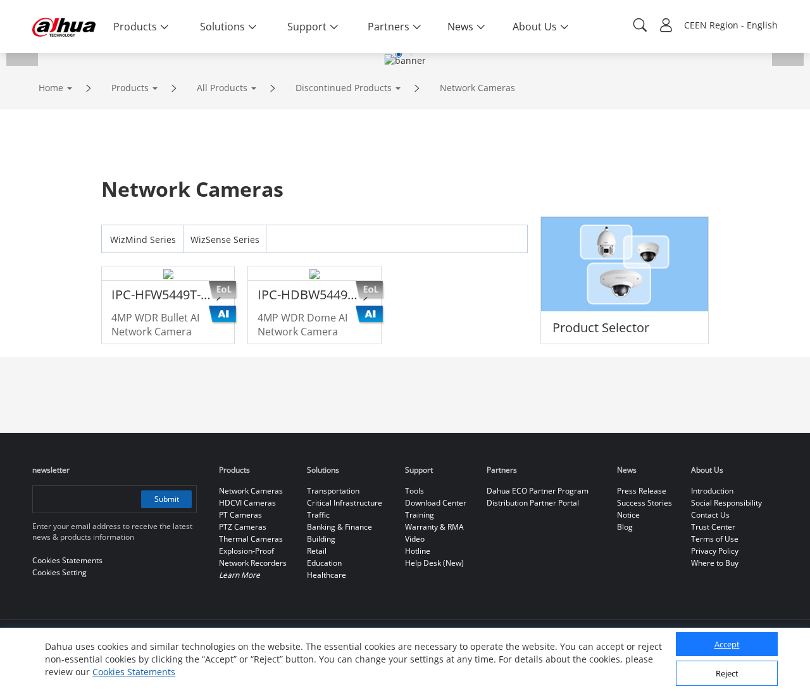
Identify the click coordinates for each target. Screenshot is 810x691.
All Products (222, 88)
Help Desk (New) (434, 562)
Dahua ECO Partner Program (538, 490)
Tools (414, 490)
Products (130, 88)
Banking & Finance (339, 526)
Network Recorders (253, 562)
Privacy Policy (714, 550)
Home (51, 88)
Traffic (318, 514)
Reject (727, 674)
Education (324, 562)
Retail (317, 550)
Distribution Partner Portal (533, 502)
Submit (166, 499)
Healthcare (326, 575)
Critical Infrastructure (344, 502)
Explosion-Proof (246, 550)
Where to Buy (714, 562)
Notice (628, 514)
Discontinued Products (344, 88)
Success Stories (644, 502)
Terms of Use (714, 538)
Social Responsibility (726, 502)
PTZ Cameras (242, 526)
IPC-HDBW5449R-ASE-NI (308, 294)
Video (415, 538)
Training (419, 514)
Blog (625, 526)
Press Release (641, 490)
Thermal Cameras (251, 538)
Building (321, 538)
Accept (727, 645)
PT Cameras (240, 514)
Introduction (712, 490)
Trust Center (713, 526)
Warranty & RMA (434, 526)
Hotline (417, 550)
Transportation (333, 490)
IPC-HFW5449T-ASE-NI (162, 294)
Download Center (435, 502)
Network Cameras (477, 88)
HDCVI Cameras (247, 502)
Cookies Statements (133, 672)
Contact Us (710, 514)
